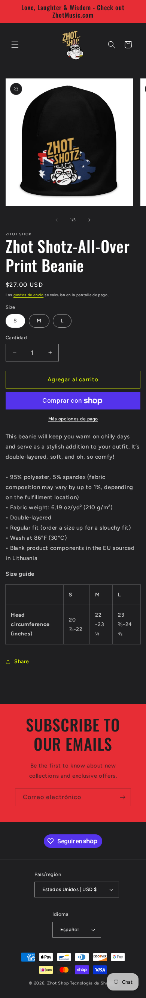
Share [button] (21, 661)
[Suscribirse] (122, 797)
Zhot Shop (58, 983)
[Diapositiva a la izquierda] (56, 220)
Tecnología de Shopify (93, 983)
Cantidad (16, 337)
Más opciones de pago (73, 418)
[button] (15, 44)
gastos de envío (28, 294)
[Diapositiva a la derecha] (89, 220)
